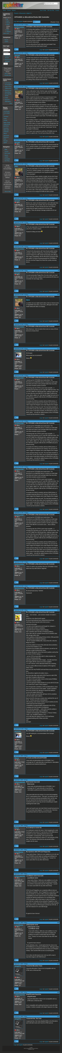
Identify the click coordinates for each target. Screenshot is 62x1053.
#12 (58, 348)
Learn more (6, 33)
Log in (15, 21)
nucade (5, 120)
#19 (58, 610)
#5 (58, 164)
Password (6, 52)
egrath (5, 142)
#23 (58, 825)
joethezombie (19, 27)
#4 (58, 140)
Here (28, 300)
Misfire (8, 24)
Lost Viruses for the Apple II (7, 113)
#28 (58, 992)
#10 (58, 294)
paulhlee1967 (19, 378)
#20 (58, 728)
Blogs (6, 149)
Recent (14, 10)
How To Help (43, 10)
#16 (58, 512)
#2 (58, 53)
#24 (58, 849)
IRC (7, 19)
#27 (58, 964)
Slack (7, 29)
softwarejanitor (20, 782)
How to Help (8, 191)
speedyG (18, 612)
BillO (16, 89)
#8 (58, 246)
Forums (9, 10)
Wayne (5, 133)
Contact (57, 10)
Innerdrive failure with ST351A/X (6, 130)
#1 (58, 24)
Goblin (6, 97)
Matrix (7, 21)
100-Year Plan (50, 10)
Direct (6, 73)
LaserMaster (19, 852)
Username (6, 48)
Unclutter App (7, 75)
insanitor (18, 225)
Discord (8, 22)
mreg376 (18, 966)
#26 (58, 922)
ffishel (17, 758)
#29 (58, 1016)
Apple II (29, 13)
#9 (58, 270)
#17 (58, 562)
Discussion (22, 13)
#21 (58, 756)
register (21, 21)
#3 (58, 86)
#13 (58, 375)
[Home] (13, 8)
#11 (58, 324)
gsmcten (18, 351)
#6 (58, 198)
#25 (58, 873)
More (11, 103)
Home (4, 10)
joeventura (6, 126)
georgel (17, 55)
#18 (58, 586)
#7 (58, 222)
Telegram (8, 31)
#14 (58, 421)
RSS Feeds (7, 153)
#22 (58, 780)
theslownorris (19, 588)
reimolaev (6, 116)
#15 (58, 467)
